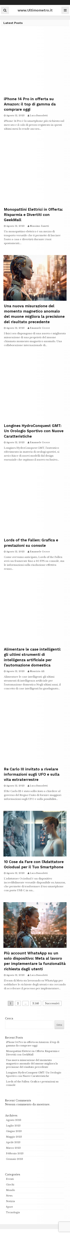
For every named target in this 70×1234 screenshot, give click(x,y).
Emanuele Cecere (40, 328)
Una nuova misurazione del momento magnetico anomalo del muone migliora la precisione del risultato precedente (32, 1063)
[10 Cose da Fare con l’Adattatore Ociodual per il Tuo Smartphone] (35, 855)
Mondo (10, 1190)
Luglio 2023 (13, 1125)
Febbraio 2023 (14, 1153)
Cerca (9, 1018)
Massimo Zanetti (39, 226)
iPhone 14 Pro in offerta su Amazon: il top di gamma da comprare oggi (30, 104)
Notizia (10, 1201)
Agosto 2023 (13, 1120)
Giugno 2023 (14, 1131)
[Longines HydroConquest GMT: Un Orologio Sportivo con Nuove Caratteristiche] (35, 419)
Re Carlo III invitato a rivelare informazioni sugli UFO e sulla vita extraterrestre (31, 774)
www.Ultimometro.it (35, 10)
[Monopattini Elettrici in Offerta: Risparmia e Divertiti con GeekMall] (35, 203)
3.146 (35, 1003)
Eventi (10, 1179)
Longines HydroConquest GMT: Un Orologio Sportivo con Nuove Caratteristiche (33, 431)
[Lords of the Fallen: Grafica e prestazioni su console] (35, 533)
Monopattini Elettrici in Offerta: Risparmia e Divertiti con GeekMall (33, 214)
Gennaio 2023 (14, 1159)
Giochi (10, 1184)
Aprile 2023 (13, 1142)
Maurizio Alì (37, 671)
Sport (9, 1206)
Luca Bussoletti (39, 115)
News (9, 1195)
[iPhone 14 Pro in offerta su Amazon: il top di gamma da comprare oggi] (35, 92)
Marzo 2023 (13, 1147)
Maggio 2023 (14, 1136)
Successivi (52, 1003)
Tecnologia (13, 1212)
